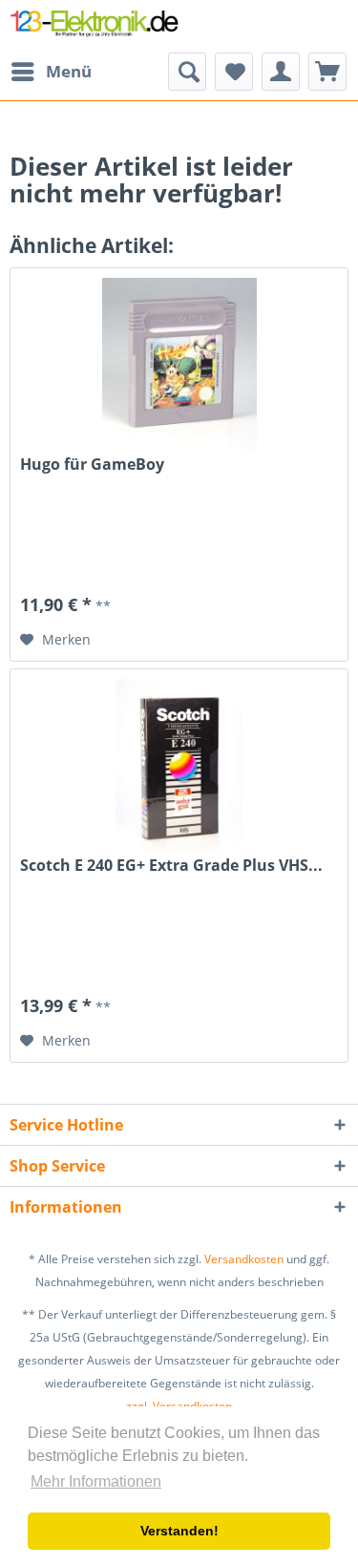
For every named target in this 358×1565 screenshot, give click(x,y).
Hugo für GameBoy (92, 465)
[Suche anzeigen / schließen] (187, 72)
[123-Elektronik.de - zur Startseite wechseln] (94, 26)
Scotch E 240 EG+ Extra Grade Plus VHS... (171, 866)
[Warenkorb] (327, 72)
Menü (69, 71)
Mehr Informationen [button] (96, 1481)
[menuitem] (50, 72)
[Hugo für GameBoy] (179, 364)
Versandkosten (244, 1259)
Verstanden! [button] (179, 1530)
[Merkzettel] (234, 72)
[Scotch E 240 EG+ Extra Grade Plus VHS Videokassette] (179, 765)
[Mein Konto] (281, 72)
